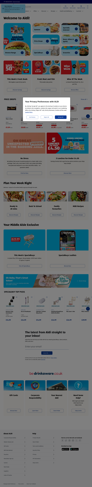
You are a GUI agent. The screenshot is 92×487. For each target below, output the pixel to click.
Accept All (60, 117)
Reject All (46, 117)
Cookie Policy (29, 112)
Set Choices (32, 117)
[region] (46, 109)
